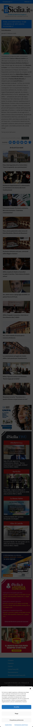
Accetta (16, 707)
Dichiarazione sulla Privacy (21, 724)
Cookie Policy (8, 724)
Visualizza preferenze (16, 720)
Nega (16, 713)
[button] (30, 688)
